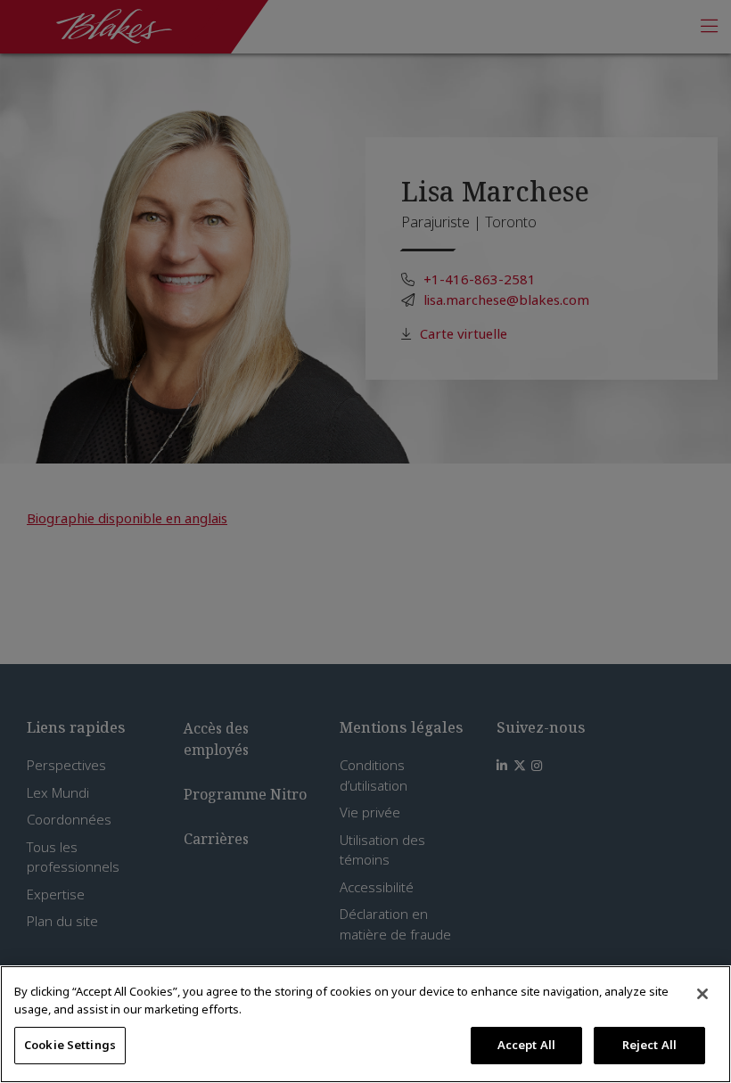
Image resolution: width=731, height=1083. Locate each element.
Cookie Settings (70, 1045)
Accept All (526, 1045)
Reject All (649, 1045)
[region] (365, 1024)
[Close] (702, 993)
